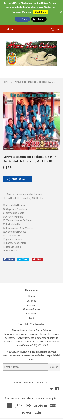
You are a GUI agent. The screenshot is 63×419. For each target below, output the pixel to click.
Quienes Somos (31, 309)
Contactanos (31, 313)
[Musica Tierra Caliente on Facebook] (57, 389)
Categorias (31, 305)
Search (17, 382)
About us (28, 382)
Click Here (41, 12)
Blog (31, 318)
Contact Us (41, 382)
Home (5, 82)
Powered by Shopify (46, 398)
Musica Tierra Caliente (22, 398)
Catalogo (31, 300)
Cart (57, 29)
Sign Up (54, 367)
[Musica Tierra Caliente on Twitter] (51, 389)
